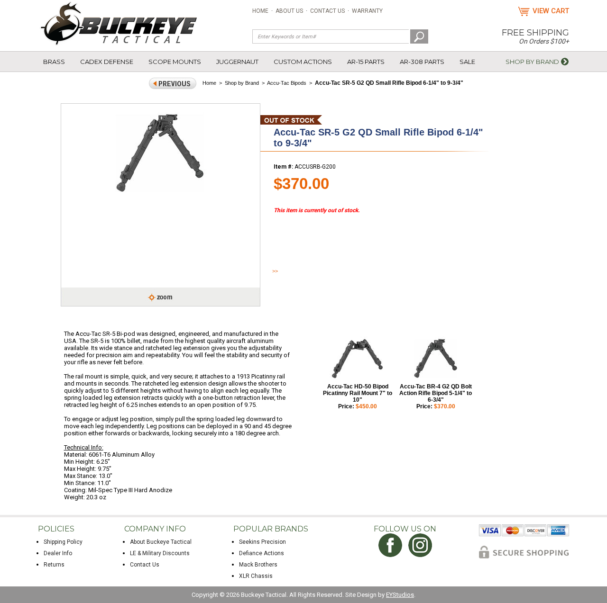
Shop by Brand (532, 61)
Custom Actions (303, 61)
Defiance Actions (261, 553)
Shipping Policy (63, 542)
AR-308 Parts (422, 61)
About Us (289, 11)
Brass (54, 61)
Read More (289, 271)
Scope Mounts (174, 61)
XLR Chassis (256, 576)
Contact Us (327, 11)
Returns (54, 564)
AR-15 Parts (366, 61)
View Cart (551, 11)
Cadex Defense (106, 61)
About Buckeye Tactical (161, 542)
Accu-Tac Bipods (286, 83)
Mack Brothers (258, 564)
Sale (467, 61)
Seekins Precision (262, 542)
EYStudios (400, 594)
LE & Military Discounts (160, 553)
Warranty (367, 11)
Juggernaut (237, 61)
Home (260, 11)
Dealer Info (58, 553)
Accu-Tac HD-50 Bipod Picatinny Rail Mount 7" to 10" (357, 393)
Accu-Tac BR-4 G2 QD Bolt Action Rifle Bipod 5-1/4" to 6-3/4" (435, 393)
